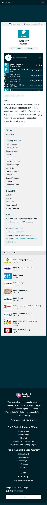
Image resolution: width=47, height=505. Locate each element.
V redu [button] (23, 497)
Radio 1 (24, 438)
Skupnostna (19, 96)
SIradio (9, 2)
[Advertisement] (23, 13)
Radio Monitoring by (19, 420)
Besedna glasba (24, 461)
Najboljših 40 (24, 454)
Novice (8, 96)
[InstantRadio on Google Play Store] (24, 477)
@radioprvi (12, 242)
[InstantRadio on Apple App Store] (28, 477)
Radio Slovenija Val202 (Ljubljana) (24, 445)
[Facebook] (18, 477)
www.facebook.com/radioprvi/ (26, 238)
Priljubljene (15, 24)
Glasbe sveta (24, 457)
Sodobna (24, 464)
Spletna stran (16, 48)
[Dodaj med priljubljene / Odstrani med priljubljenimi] (40, 58)
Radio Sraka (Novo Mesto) (24, 441)
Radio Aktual (24, 431)
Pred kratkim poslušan (34, 24)
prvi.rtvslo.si (21, 232)
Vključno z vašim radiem (23, 481)
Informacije (18, 491)
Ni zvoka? (31, 48)
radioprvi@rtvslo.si (28, 235)
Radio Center (24, 435)
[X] (21, 477)
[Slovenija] (44, 2)
